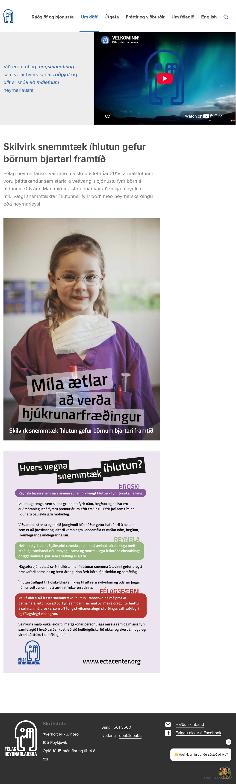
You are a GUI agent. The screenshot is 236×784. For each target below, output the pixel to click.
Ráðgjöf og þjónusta (53, 17)
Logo (20, 738)
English (209, 17)
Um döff (89, 17)
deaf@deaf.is (130, 735)
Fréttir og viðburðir (145, 17)
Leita (226, 22)
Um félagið (182, 17)
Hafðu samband (190, 724)
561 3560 (122, 727)
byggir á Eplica (218, 777)
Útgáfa (111, 17)
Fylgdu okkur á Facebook (198, 732)
